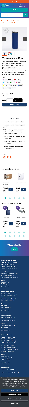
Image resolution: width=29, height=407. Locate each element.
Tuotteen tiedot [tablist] (14, 118)
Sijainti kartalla (5, 287)
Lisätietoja (14, 403)
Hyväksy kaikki (14, 390)
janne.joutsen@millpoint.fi (8, 299)
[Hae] (25, 15)
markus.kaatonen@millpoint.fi (9, 277)
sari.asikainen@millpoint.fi (8, 347)
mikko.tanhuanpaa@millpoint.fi (10, 373)
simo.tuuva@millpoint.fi (8, 275)
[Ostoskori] (16, 2)
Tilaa (14, 249)
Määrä (4, 100)
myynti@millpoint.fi (6, 271)
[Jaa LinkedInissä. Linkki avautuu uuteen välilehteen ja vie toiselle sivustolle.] (11, 157)
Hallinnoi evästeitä (14, 399)
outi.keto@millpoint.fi (7, 300)
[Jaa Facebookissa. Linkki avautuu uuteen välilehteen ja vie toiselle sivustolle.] (5, 157)
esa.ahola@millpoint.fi (7, 345)
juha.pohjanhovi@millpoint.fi (9, 349)
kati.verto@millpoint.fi (7, 351)
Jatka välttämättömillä (14, 394)
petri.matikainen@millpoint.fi (9, 273)
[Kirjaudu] (13, 2)
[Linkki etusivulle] (7, 5)
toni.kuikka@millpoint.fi (8, 320)
